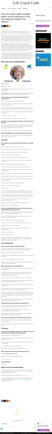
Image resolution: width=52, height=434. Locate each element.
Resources (25, 8)
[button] (49, 7)
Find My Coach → (43, 430)
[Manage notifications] (49, 432)
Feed (8, 8)
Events (19, 8)
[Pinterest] (7, 26)
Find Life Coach (14, 8)
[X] (4, 26)
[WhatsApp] (9, 26)
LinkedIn (30, 378)
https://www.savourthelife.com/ (22, 371)
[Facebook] (2, 26)
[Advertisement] (17, 390)
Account (3, 8)
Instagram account (25, 375)
